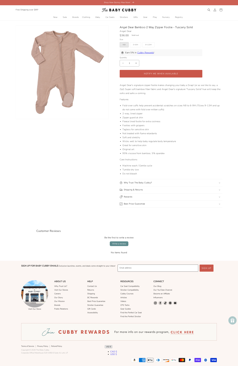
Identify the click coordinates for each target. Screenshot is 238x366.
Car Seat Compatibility (130, 286)
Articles (123, 297)
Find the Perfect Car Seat (131, 312)
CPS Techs (124, 305)
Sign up (206, 268)
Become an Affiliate (161, 293)
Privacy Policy (42, 346)
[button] (209, 10)
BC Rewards (92, 297)
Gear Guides (125, 309)
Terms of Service (27, 346)
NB (124, 44)
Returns (90, 290)
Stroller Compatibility (129, 290)
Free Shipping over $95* (27, 9)
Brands (57, 305)
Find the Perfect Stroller (130, 316)
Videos (123, 301)
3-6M (135, 44)
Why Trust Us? (60, 286)
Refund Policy (56, 346)
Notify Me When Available (161, 73)
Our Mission (59, 301)
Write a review (119, 243)
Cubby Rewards (145, 52)
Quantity (123, 57)
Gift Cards (91, 309)
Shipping (91, 293)
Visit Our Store (34, 309)
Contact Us (92, 286)
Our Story (58, 297)
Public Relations (61, 309)
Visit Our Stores (61, 290)
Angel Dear (126, 31)
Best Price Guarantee (96, 301)
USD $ (108, 347)
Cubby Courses (126, 293)
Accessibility (92, 312)
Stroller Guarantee (95, 305)
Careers (57, 293)
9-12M (148, 44)
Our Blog (157, 286)
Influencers (158, 297)
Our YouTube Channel (162, 290)
